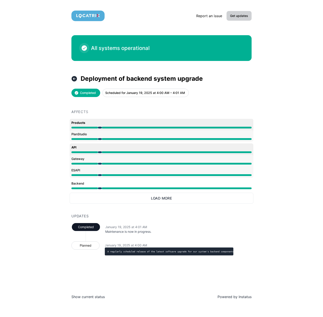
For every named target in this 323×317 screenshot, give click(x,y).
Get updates (239, 16)
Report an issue (209, 16)
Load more (161, 198)
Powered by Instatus (235, 297)
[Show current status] (74, 78)
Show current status (88, 297)
